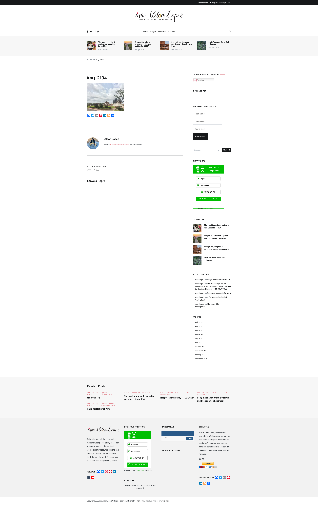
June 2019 (199, 334)
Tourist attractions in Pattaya (219, 293)
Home (145, 32)
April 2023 (198, 322)
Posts (177, 392)
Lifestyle (96, 392)
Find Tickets (210, 199)
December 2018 (201, 359)
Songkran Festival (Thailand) (218, 280)
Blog (152, 32)
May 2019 (198, 338)
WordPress (165, 501)
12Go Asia (206, 208)
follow (190, 438)
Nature (104, 392)
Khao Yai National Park (98, 409)
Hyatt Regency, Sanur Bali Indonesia (218, 43)
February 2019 (200, 351)
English (200, 80)
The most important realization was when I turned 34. (107, 44)
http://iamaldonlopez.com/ (119, 144)
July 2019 (198, 330)
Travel (89, 394)
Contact (171, 32)
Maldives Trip (93, 398)
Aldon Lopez (111, 139)
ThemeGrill (140, 501)
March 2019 (199, 347)
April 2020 (198, 326)
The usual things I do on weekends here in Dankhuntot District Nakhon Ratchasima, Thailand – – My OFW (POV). (213, 286)
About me (162, 32)
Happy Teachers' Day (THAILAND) (177, 398)
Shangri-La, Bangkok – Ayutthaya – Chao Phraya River (181, 44)
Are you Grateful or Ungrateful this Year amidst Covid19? (143, 44)
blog (88, 392)
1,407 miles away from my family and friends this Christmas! (213, 399)
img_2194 (96, 168)
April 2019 (198, 342)
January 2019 (200, 355)
